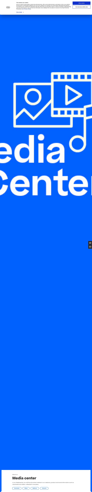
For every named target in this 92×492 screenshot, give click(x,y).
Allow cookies (81, 3)
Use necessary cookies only (81, 6)
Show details (19, 12)
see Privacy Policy (26, 8)
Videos (26, 488)
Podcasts (44, 488)
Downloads (16, 488)
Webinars (35, 488)
